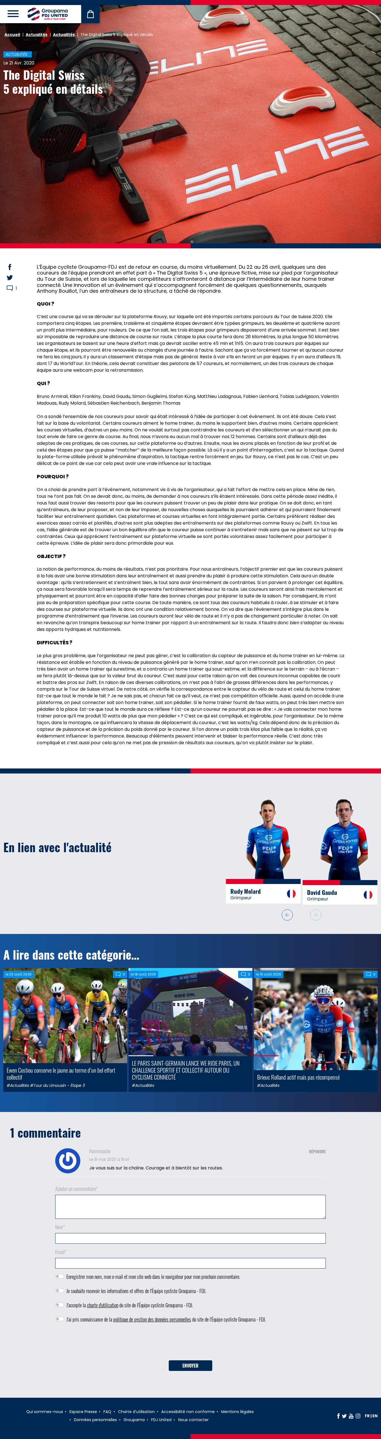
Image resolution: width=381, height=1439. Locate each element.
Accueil (12, 34)
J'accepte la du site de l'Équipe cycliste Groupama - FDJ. (129, 1307)
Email (61, 1253)
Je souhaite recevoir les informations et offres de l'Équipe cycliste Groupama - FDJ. (136, 1292)
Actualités (36, 34)
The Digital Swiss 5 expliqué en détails (53, 81)
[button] (315, 917)
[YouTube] (351, 1417)
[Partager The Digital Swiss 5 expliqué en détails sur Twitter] (15, 278)
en (375, 1418)
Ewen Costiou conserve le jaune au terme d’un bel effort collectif (61, 1075)
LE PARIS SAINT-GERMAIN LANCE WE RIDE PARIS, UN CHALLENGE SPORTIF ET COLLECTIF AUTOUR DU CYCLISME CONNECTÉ (186, 1072)
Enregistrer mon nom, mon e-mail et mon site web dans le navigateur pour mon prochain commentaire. (153, 1278)
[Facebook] (338, 1417)
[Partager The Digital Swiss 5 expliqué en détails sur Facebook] (15, 267)
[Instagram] (358, 1417)
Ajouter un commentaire (76, 1190)
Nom (60, 1229)
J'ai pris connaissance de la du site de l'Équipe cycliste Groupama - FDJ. (166, 1321)
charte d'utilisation (102, 1307)
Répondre (317, 1153)
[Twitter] (344, 1417)
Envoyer (190, 1367)
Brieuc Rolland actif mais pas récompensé (298, 1079)
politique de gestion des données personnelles (152, 1321)
